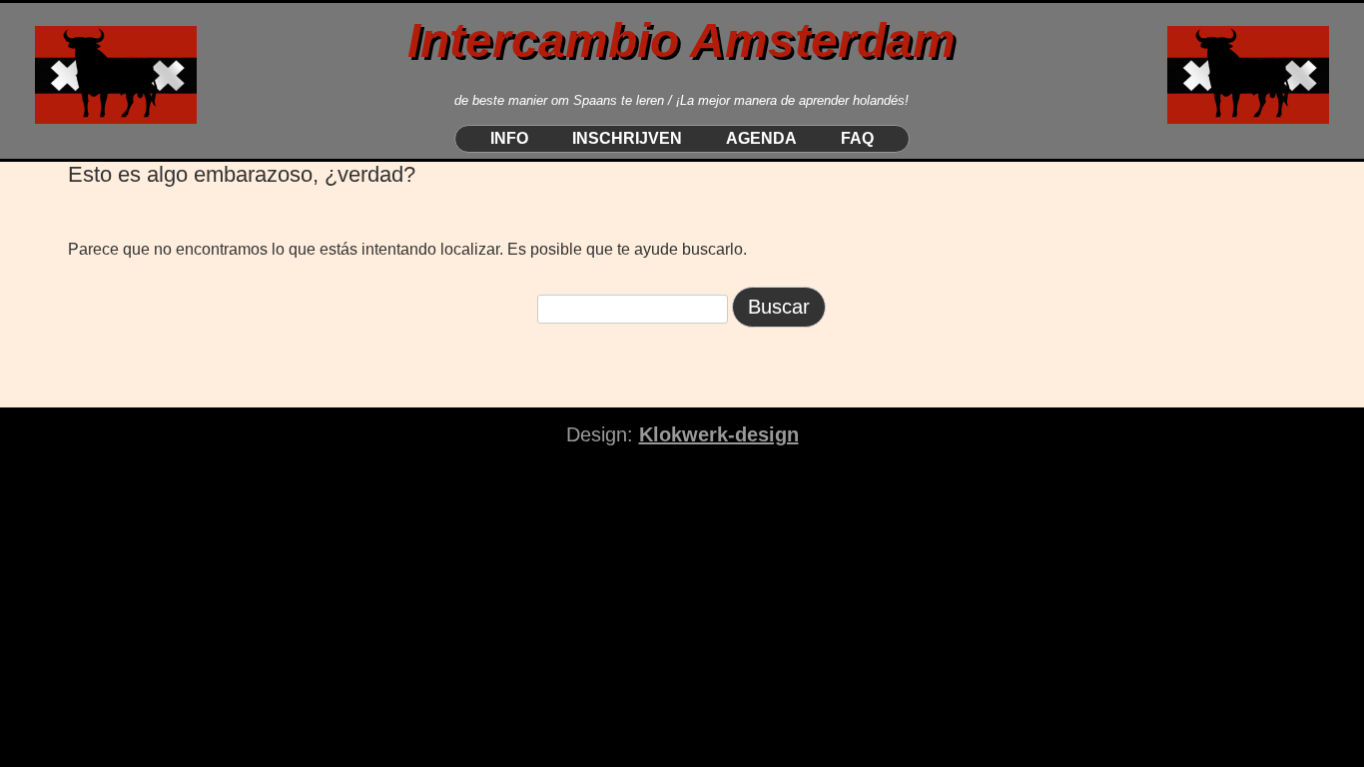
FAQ (857, 139)
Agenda (761, 139)
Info (509, 139)
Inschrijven (627, 139)
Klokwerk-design (719, 434)
